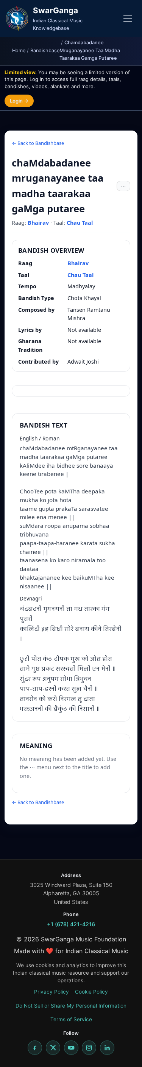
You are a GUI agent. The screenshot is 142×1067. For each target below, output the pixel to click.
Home (18, 50)
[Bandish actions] (123, 186)
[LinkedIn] (107, 1048)
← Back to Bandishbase (38, 143)
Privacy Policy (51, 992)
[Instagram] (89, 1048)
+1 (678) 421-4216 (71, 924)
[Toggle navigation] (127, 18)
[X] (53, 1048)
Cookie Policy (91, 992)
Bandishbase (44, 50)
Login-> (19, 101)
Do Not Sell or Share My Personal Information (71, 1006)
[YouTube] (71, 1048)
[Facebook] (35, 1048)
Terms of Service (71, 1019)
